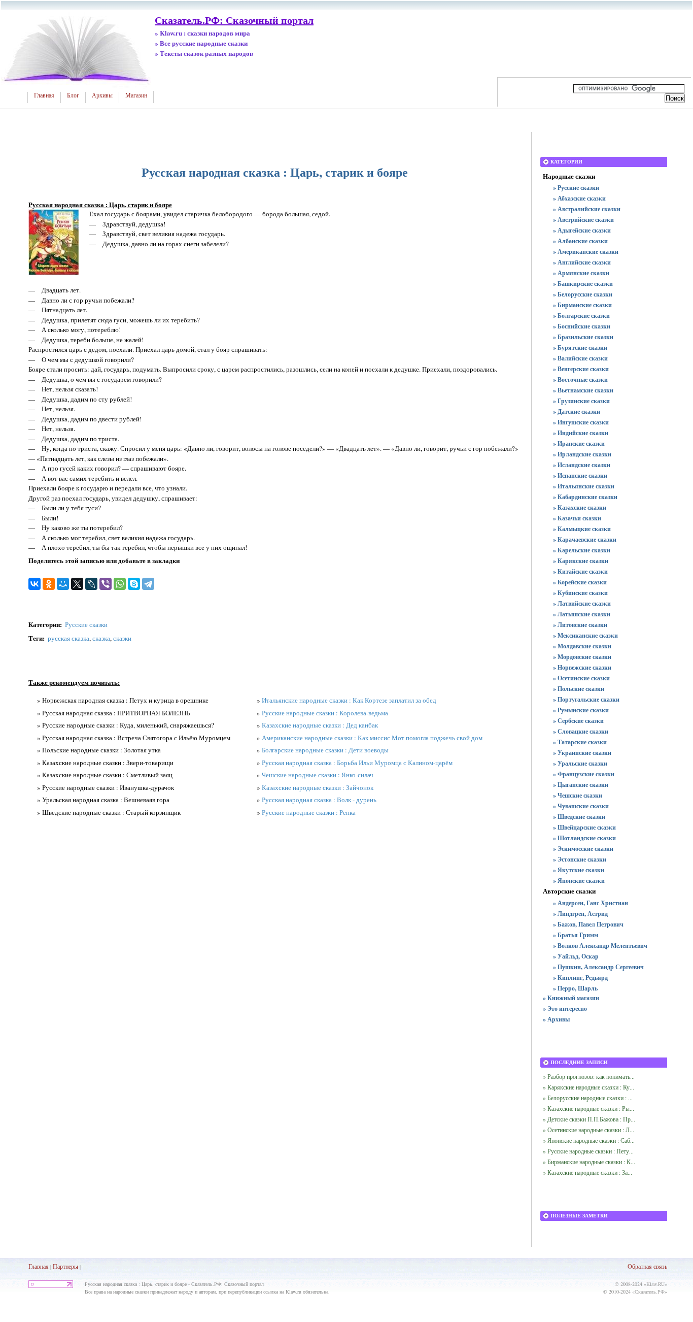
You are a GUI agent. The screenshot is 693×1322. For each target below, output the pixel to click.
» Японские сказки (579, 880)
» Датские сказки (576, 411)
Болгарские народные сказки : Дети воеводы (325, 749)
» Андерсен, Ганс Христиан (590, 903)
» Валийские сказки (580, 358)
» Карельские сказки (581, 550)
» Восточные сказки (580, 379)
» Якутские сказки (578, 870)
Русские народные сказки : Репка (309, 812)
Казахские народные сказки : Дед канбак (320, 725)
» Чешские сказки (577, 795)
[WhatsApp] (120, 584)
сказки (122, 638)
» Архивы (556, 1019)
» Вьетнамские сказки (583, 390)
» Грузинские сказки (581, 400)
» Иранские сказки (579, 443)
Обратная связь (647, 1266)
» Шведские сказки (579, 816)
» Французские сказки (583, 774)
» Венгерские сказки (581, 369)
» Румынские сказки (581, 710)
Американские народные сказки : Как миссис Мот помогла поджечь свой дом (372, 737)
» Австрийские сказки (583, 219)
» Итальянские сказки (583, 486)
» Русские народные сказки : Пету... (588, 1151)
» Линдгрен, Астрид (580, 913)
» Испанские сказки (580, 475)
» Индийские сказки (580, 432)
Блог (73, 95)
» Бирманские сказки (582, 305)
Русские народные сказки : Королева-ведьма (325, 712)
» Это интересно (565, 1008)
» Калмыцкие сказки (582, 528)
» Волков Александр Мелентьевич (600, 945)
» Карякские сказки (580, 560)
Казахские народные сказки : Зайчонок (317, 787)
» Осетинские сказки (581, 678)
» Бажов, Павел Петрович (588, 924)
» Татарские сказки (580, 742)
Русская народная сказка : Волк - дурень (319, 799)
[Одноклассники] (49, 584)
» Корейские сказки (580, 582)
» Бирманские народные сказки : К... (589, 1162)
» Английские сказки (582, 262)
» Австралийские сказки (586, 209)
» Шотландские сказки (584, 838)
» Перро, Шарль (575, 988)
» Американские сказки (585, 251)
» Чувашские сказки (581, 806)
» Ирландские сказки (582, 454)
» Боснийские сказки (581, 326)
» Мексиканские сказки (585, 635)
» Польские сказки (578, 688)
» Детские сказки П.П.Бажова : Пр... (589, 1119)
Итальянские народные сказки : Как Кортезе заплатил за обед (349, 700)
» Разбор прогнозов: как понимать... (589, 1076)
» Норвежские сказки (582, 667)
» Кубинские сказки (580, 592)
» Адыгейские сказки (582, 230)
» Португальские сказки (586, 699)
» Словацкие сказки (580, 731)
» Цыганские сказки (580, 784)
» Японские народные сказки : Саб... (589, 1140)
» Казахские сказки (579, 507)
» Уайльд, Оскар (576, 956)
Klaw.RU (655, 1283)
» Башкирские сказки (583, 283)
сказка (101, 638)
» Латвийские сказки (582, 603)
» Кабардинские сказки (585, 496)
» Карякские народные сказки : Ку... (588, 1087)
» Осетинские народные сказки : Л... (588, 1130)
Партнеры (65, 1266)
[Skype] (134, 584)
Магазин (136, 95)
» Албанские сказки (580, 241)
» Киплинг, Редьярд (580, 977)
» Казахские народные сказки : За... (587, 1172)
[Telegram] (148, 584)
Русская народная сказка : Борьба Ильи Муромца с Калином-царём (357, 762)
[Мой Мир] (63, 584)
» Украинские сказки (582, 752)
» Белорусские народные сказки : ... (588, 1098)
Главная (44, 95)
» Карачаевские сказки (584, 539)
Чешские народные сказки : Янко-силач (317, 774)
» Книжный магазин (571, 998)
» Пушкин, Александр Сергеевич (598, 967)
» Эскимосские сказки (583, 848)
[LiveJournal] (91, 584)
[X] (77, 584)
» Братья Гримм (575, 935)
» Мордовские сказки (582, 656)
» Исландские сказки (581, 464)
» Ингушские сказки (581, 422)
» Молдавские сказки (582, 646)
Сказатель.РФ (650, 1291)
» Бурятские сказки (580, 347)
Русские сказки (86, 624)
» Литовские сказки (580, 624)
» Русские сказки (576, 187)
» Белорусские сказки (582, 294)
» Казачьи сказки (577, 518)
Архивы (102, 95)
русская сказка (68, 638)
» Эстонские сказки (579, 859)
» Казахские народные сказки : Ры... (588, 1108)
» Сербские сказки (578, 720)
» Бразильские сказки (583, 337)
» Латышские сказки (581, 614)
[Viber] (105, 584)
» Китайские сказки (580, 571)
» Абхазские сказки (579, 198)
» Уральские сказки (580, 763)
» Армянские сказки (581, 273)
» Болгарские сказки (581, 315)
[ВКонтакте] (34, 584)
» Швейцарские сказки (584, 827)
